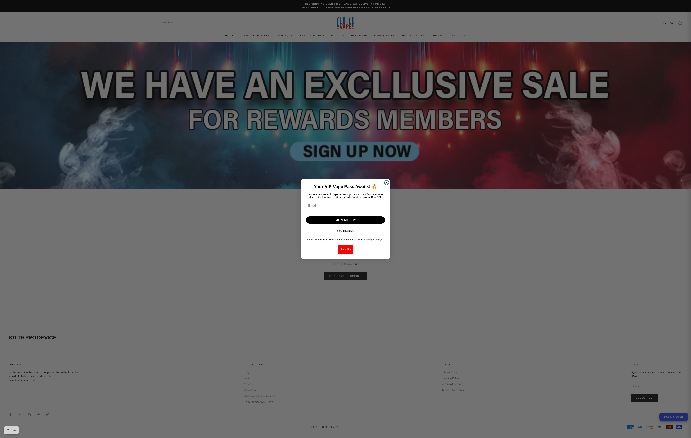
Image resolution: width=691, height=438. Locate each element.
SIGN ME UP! (345, 220)
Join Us (345, 249)
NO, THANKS (345, 231)
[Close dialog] (386, 182)
